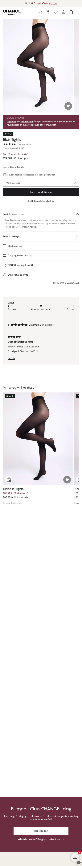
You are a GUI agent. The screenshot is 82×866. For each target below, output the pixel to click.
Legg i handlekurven (41, 192)
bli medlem (27, 121)
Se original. (13, 351)
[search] (40, 12)
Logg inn (11, 121)
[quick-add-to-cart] (9, 479)
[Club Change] (55, 12)
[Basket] (71, 12)
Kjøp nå (53, 3)
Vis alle (11, 358)
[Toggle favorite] (68, 106)
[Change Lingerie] (12, 12)
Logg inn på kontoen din (51, 839)
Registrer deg (41, 830)
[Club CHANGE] (63, 12)
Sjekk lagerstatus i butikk (41, 200)
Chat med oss (15, 245)
